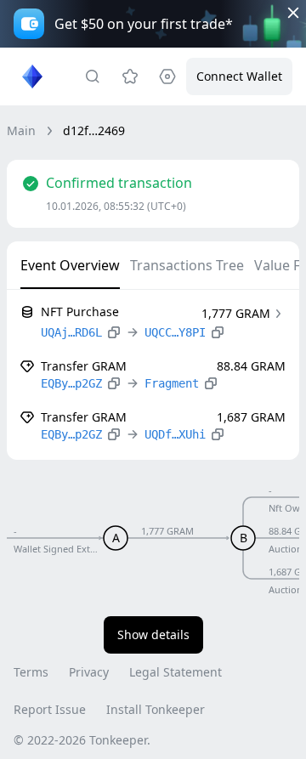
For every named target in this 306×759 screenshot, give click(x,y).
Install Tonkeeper (155, 709)
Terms (31, 672)
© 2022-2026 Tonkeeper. (82, 740)
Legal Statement (175, 672)
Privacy (89, 672)
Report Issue (50, 709)
